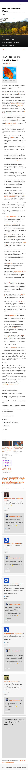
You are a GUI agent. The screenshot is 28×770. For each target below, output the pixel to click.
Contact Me (11, 45)
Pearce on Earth (9, 234)
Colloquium (8, 250)
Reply (5, 510)
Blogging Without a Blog (11, 216)
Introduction (9, 36)
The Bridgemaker (15, 327)
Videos (12, 39)
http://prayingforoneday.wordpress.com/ (10, 384)
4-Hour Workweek (11, 237)
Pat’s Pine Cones (17, 42)
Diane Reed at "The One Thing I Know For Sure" (13, 479)
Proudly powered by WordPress (19, 767)
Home (3, 36)
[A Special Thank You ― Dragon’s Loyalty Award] (18, 443)
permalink (4, 485)
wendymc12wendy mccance (9, 498)
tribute (6, 483)
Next (24, 49)
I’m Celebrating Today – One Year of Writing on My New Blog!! (7, 449)
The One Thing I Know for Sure (19, 93)
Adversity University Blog (11, 224)
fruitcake (12, 137)
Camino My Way (12, 315)
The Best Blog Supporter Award (11, 482)
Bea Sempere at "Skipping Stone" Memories (13, 477)
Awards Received (5, 39)
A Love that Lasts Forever (10, 123)
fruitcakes (18, 479)
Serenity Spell (8, 263)
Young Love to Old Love (20, 160)
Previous (4, 49)
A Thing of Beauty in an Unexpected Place (14, 119)
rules (15, 481)
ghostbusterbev (7, 583)
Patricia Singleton (7, 633)
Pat (15, 483)
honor (7, 481)
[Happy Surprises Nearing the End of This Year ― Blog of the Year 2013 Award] (7, 463)
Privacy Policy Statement (7, 42)
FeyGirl (5, 681)
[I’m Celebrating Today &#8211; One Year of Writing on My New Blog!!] (7, 443)
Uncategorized (15, 477)
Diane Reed (6, 93)
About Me (15, 36)
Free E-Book (4, 45)
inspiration (11, 481)
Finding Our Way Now (20, 301)
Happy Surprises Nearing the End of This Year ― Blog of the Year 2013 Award (7, 469)
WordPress (10, 483)
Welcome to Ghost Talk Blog (19, 271)
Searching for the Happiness (11, 282)
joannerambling (14, 347)
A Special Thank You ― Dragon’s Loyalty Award (18, 448)
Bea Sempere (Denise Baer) (17, 103)
